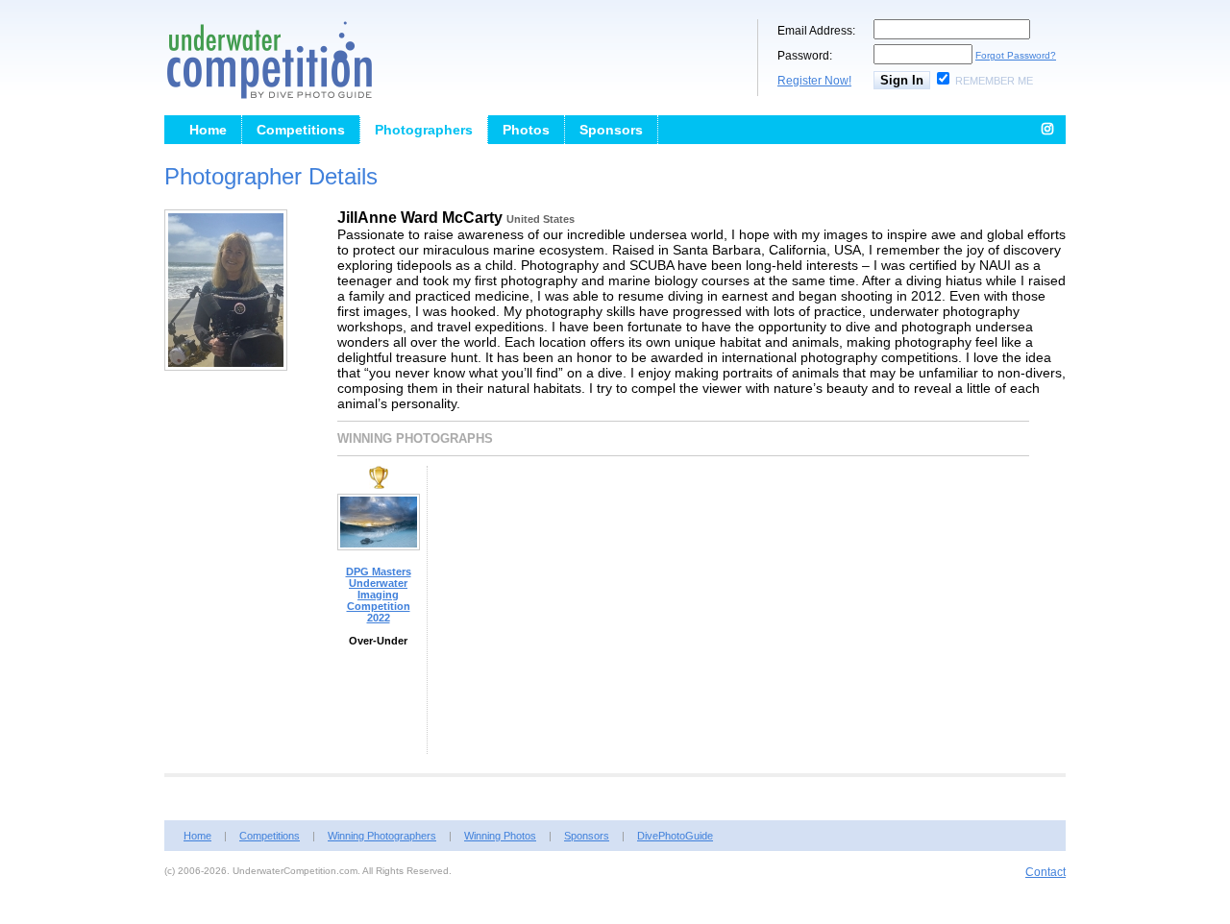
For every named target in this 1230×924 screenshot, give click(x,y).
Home (208, 129)
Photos (526, 129)
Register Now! (814, 80)
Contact (1045, 872)
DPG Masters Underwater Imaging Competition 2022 (378, 594)
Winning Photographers (382, 835)
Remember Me (994, 80)
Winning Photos (500, 835)
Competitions (301, 129)
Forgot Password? (1015, 55)
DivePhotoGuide (675, 835)
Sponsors (611, 129)
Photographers (424, 129)
